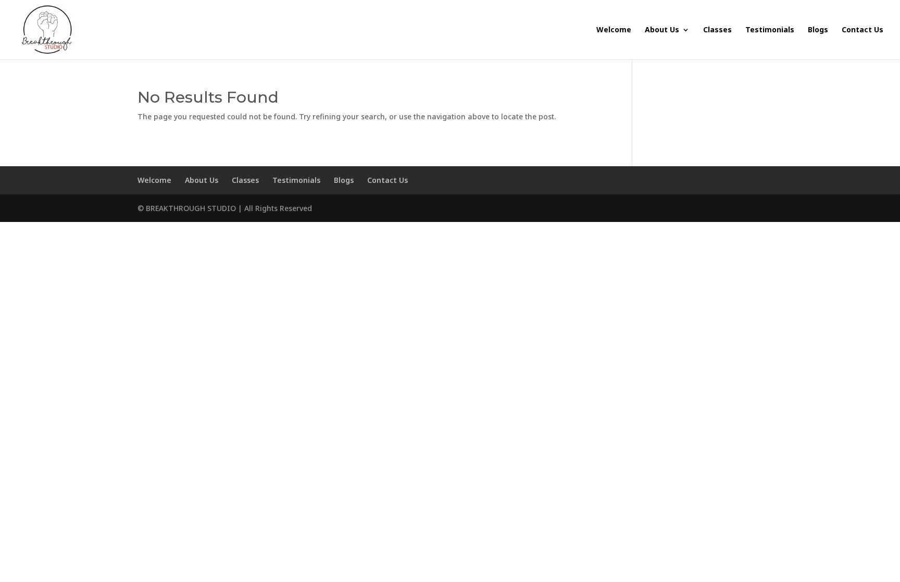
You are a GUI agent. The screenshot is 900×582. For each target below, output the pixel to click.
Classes (717, 30)
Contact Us (862, 30)
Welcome (613, 30)
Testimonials (769, 30)
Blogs (818, 30)
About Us (662, 30)
